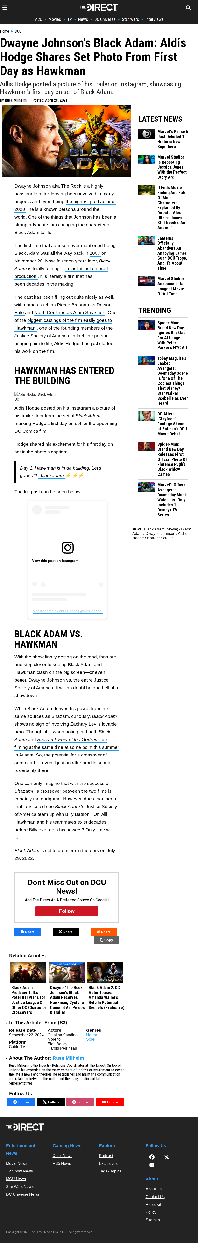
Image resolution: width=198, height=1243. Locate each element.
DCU (18, 31)
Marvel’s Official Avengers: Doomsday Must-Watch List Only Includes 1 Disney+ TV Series (172, 499)
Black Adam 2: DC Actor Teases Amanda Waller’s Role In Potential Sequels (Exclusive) (106, 997)
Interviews (154, 19)
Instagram (81, 407)
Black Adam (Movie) (161, 529)
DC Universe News (22, 1194)
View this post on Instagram (55, 561)
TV (69, 19)
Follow (23, 1102)
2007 (95, 253)
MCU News (16, 1179)
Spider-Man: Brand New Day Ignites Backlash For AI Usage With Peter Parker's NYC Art (172, 335)
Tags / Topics (110, 1171)
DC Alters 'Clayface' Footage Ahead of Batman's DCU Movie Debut (172, 423)
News (83, 19)
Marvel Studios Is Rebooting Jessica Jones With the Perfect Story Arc (172, 167)
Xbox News (62, 1156)
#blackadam (51, 475)
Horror (91, 1035)
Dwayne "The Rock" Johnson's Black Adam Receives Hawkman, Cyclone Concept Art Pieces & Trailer (67, 1000)
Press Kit (153, 1204)
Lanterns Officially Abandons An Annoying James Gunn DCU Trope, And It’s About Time (172, 253)
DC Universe (105, 19)
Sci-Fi (91, 1039)
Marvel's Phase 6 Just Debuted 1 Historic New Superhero (172, 139)
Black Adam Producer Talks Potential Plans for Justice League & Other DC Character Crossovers (28, 1000)
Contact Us (155, 1197)
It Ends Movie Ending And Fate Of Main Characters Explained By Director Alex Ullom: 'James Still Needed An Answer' (171, 207)
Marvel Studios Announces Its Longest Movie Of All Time (171, 286)
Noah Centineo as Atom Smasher (69, 312)
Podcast (106, 1156)
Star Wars (130, 19)
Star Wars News (20, 1187)
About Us (154, 1189)
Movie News (16, 1163)
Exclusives (108, 1163)
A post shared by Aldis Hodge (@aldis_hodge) (68, 611)
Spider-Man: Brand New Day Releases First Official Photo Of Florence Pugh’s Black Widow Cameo (172, 459)
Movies (55, 19)
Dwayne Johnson (160, 533)
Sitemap (153, 1220)
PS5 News (62, 1163)
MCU (38, 19)
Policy (151, 1212)
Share (30, 932)
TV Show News (19, 1171)
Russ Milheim (16, 100)
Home (4, 31)
